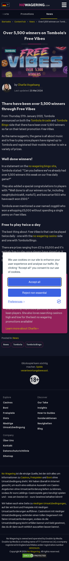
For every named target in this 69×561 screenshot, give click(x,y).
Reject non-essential (34, 293)
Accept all (34, 282)
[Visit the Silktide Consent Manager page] (59, 301)
